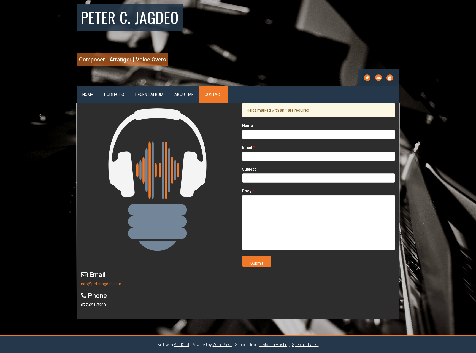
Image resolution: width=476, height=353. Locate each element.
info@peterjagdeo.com (101, 284)
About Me (184, 94)
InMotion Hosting (274, 345)
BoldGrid (181, 345)
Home (87, 94)
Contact (213, 94)
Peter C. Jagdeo (130, 17)
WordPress (222, 345)
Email (248, 147)
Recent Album (149, 94)
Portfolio (114, 94)
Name (247, 125)
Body (248, 191)
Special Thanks (305, 345)
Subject (249, 169)
